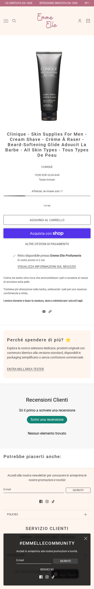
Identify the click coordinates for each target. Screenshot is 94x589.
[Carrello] (88, 20)
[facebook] (40, 577)
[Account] (79, 20)
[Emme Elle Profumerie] (47, 21)
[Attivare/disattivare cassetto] (5, 21)
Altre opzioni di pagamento (47, 244)
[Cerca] (14, 20)
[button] (50, 311)
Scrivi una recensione (47, 419)
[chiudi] (86, 538)
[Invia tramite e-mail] (44, 311)
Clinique (47, 166)
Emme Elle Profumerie (65, 255)
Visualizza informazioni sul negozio (46, 266)
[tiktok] (53, 577)
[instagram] (47, 577)
